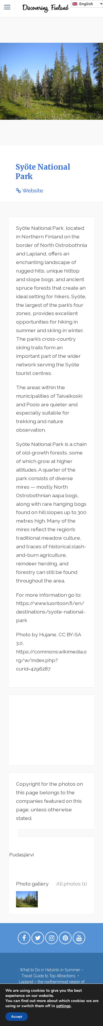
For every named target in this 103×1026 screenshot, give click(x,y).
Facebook (24, 939)
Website (32, 191)
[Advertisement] (51, 730)
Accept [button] (16, 1016)
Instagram (51, 939)
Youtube (79, 939)
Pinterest (65, 939)
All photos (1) (71, 884)
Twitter (37, 939)
